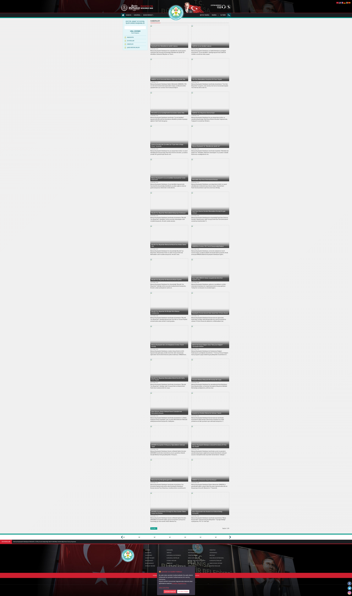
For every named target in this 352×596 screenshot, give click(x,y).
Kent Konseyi (149, 560)
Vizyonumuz (213, 552)
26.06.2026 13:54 (195, 449)
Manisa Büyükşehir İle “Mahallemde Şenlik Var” (206, 146)
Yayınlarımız (192, 566)
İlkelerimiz (148, 555)
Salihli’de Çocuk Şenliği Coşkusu (201, 46)
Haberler (130, 44)
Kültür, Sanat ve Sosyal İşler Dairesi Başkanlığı (135, 22)
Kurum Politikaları (215, 560)
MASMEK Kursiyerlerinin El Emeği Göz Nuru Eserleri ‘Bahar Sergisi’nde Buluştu (168, 512)
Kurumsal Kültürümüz (174, 555)
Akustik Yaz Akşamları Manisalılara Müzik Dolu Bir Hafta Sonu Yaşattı (168, 379)
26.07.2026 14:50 (195, 215)
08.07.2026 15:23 (195, 349)
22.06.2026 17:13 (154, 516)
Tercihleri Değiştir (183, 591)
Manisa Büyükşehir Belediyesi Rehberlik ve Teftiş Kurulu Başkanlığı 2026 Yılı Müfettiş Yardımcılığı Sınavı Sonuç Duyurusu (44, 541)
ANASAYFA (123, 15)
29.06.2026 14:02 (195, 416)
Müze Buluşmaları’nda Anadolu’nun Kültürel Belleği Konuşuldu (207, 512)
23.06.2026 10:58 (195, 482)
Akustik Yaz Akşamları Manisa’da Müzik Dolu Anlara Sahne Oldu (168, 245)
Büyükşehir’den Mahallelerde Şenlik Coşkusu (164, 46)
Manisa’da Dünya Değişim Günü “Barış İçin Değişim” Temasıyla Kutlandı (207, 345)
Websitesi (213, 550)
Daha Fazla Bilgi (164, 587)
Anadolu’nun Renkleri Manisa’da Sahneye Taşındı (206, 413)
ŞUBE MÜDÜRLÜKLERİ (133, 47)
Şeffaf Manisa (204, 15)
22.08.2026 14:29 (154, 48)
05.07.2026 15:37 (154, 382)
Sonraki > (153, 528)
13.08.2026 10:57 (195, 82)
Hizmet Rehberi (149, 558)
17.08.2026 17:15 (154, 82)
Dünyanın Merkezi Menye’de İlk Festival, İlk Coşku (206, 380)
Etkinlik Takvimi (150, 566)
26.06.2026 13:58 (154, 449)
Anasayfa (130, 37)
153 (219, 7)
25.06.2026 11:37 (154, 482)
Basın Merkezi (148, 15)
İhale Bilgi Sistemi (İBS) (217, 558)
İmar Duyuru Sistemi (216, 563)
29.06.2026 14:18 (154, 416)
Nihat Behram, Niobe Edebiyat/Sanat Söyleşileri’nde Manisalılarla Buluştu (166, 412)
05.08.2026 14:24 (154, 182)
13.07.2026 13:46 (154, 315)
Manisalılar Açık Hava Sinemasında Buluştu (205, 179)
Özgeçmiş (170, 550)
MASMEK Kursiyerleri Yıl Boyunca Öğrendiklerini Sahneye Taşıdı (168, 445)
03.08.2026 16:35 (154, 215)
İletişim (223, 15)
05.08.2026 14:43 (195, 149)
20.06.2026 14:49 (195, 516)
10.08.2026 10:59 (154, 149)
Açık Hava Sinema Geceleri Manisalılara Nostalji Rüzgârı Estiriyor (208, 212)
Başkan (128, 15)
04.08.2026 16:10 (195, 182)
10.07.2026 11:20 (195, 315)
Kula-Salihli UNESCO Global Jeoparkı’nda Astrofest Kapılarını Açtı (207, 279)
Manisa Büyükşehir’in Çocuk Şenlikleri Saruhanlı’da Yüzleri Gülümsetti (168, 178)
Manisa (214, 15)
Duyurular (130, 40)
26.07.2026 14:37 (154, 249)
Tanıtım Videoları (215, 566)
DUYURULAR (6, 542)
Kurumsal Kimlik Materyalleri (176, 566)
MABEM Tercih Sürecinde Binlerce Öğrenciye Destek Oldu (168, 79)
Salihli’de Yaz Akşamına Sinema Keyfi (203, 113)
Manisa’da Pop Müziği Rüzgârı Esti (161, 480)
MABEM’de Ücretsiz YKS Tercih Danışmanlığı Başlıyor (208, 246)
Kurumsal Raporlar (173, 558)
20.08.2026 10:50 (195, 48)
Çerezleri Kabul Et (170, 591)
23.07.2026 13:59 (195, 249)
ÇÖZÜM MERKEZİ (216, 5)
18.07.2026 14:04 (195, 282)
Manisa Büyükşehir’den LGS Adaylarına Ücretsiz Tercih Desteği (167, 345)
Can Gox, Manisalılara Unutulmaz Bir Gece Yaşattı (207, 79)
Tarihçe (169, 552)
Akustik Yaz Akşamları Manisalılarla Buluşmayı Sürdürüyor (168, 213)
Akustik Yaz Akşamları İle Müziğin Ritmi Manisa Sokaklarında (165, 312)
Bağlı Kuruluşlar (193, 558)
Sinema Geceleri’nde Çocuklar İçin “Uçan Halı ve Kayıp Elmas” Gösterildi (167, 145)
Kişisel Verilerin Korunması (196, 560)
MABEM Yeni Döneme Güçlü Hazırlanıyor (204, 480)
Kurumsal (137, 15)
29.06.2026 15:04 (195, 382)
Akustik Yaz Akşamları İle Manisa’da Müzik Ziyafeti (166, 280)
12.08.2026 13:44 (195, 115)
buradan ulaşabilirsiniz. (179, 583)
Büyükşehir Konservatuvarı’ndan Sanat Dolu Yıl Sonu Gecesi (210, 313)
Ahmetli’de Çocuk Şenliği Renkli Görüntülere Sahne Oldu (167, 113)
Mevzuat (212, 555)
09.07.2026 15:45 (154, 349)
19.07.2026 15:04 (154, 282)
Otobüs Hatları (171, 560)
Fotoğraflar (192, 550)
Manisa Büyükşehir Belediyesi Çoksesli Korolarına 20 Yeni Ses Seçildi (209, 445)
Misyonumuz (192, 552)
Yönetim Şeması (193, 555)
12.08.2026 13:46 (154, 115)
